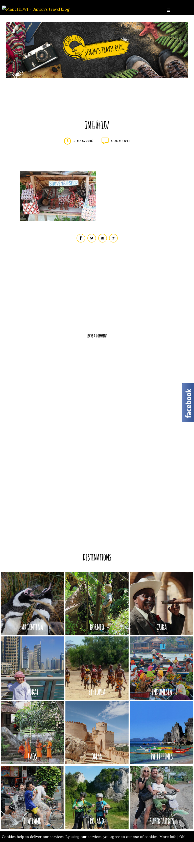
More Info (168, 836)
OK (182, 836)
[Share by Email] (102, 241)
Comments (120, 141)
